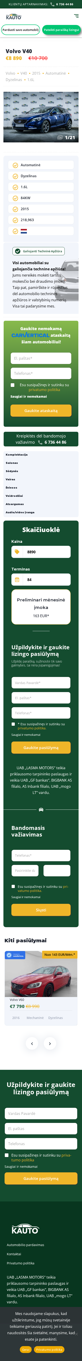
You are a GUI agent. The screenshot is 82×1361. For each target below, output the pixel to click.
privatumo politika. (32, 728)
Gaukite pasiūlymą (41, 747)
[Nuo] (76, 1334)
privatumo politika (44, 389)
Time (46, 879)
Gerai (25, 1349)
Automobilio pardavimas (25, 1245)
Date (14, 879)
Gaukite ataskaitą (41, 410)
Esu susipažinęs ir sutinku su (44, 387)
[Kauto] (14, 16)
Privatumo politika (20, 1263)
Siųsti (41, 910)
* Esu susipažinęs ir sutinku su (41, 726)
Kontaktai (14, 1254)
